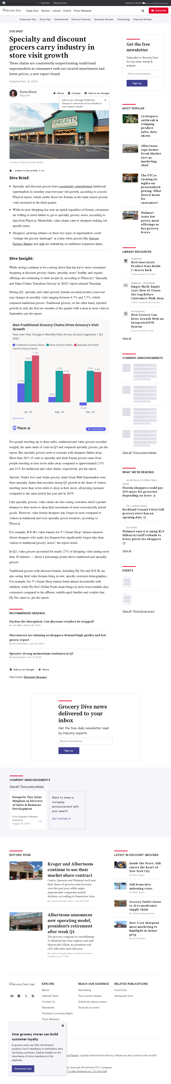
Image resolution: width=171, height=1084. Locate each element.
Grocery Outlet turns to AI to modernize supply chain (145, 906)
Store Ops (45, 19)
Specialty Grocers (104, 19)
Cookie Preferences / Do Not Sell (87, 1071)
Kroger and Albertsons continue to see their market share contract (70, 869)
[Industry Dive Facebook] (19, 995)
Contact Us (48, 1001)
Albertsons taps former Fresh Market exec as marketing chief (151, 155)
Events (67, 10)
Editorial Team (50, 995)
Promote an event (143, 611)
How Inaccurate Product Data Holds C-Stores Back (145, 266)
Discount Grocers (81, 19)
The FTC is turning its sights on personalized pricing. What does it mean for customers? (151, 189)
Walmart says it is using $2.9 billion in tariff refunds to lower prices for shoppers (143, 535)
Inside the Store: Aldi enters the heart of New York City (145, 867)
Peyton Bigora (28, 91)
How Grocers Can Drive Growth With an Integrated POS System (147, 320)
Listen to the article (30, 170)
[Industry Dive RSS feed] (33, 995)
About (45, 990)
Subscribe (160, 10)
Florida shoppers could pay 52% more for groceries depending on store (142, 491)
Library (57, 10)
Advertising (84, 990)
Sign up (137, 83)
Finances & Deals (142, 19)
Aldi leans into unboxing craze (140, 886)
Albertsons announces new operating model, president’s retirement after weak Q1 (70, 923)
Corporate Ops (28, 19)
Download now (23, 1068)
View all (126, 338)
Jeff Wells (17, 625)
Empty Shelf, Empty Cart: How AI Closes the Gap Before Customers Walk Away (147, 292)
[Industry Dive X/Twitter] (26, 995)
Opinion (45, 10)
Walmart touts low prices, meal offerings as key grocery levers (150, 222)
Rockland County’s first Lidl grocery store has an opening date (143, 513)
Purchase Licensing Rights (57, 1013)
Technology (123, 19)
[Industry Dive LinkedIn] (12, 995)
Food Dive (45, 3)
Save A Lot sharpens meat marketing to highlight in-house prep (144, 928)
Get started (61, 818)
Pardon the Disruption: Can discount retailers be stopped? (51, 621)
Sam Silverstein (20, 643)
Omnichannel (61, 19)
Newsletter (48, 1007)
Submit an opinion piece (92, 1001)
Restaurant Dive (60, 3)
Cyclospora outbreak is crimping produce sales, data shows (149, 126)
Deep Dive (32, 10)
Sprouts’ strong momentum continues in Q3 (41, 653)
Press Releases (83, 10)
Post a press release (144, 452)
